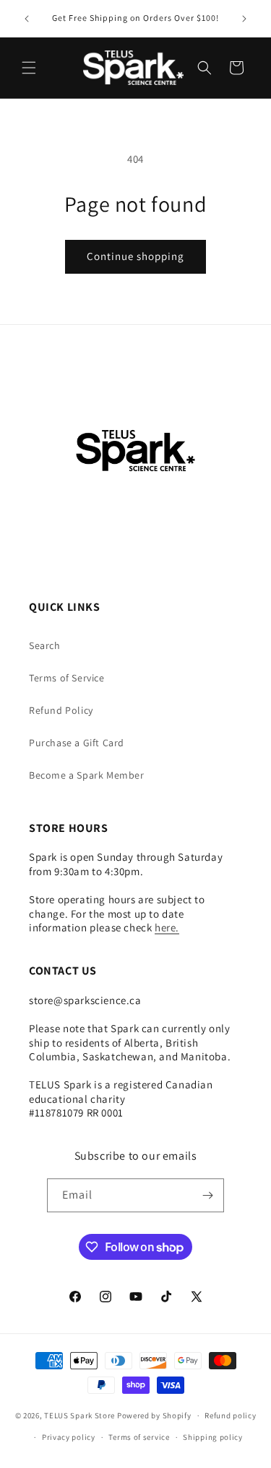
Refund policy (230, 1415)
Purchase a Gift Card (76, 742)
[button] (29, 68)
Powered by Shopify (154, 1415)
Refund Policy (61, 710)
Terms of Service (67, 677)
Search (45, 645)
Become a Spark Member (87, 775)
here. (167, 927)
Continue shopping (135, 256)
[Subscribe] (207, 1195)
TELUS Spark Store (79, 1415)
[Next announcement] (244, 19)
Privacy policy (68, 1437)
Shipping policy (213, 1437)
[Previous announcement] (27, 19)
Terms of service (138, 1437)
